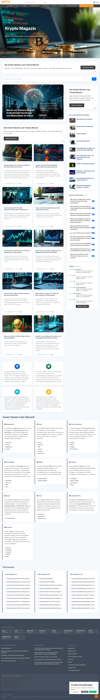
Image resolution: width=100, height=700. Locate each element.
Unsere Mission (73, 653)
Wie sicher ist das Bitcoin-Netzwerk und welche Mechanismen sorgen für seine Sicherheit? (81, 238)
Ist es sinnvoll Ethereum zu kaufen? (80, 233)
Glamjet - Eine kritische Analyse (85, 163)
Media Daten (72, 667)
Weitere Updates (82, 306)
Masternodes (73, 449)
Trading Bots (73, 478)
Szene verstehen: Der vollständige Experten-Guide (47, 659)
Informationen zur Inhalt (75, 656)
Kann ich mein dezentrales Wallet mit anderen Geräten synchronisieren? (81, 244)
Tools (40, 496)
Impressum (72, 648)
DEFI (7, 484)
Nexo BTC (78, 269)
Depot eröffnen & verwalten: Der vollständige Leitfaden (15, 658)
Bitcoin (40, 442)
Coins (40, 424)
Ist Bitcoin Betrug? (6, 648)
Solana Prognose (81, 133)
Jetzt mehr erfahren (88, 67)
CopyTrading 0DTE (81, 287)
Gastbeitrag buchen (74, 670)
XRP (39, 447)
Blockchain (8, 480)
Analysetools (41, 516)
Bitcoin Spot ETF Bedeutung (84, 126)
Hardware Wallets (42, 480)
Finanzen (9, 527)
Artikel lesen (43, 115)
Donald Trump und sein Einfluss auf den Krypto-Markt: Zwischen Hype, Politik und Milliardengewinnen (48, 663)
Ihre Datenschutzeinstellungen (77, 664)
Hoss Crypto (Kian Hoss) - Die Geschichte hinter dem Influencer (85, 157)
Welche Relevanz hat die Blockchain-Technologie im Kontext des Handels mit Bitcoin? (81, 208)
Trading (73, 462)
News (20, 183)
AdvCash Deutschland (83, 141)
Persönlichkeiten (10, 518)
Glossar (71, 659)
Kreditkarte (9, 550)
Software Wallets (42, 478)
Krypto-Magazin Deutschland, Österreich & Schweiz (19, 678)
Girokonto (8, 547)
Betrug (7, 444)
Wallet (40, 462)
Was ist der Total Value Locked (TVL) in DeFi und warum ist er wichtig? (79, 256)
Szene (8, 496)
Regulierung (9, 447)
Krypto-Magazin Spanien (11, 683)
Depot (7, 556)
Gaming (8, 449)
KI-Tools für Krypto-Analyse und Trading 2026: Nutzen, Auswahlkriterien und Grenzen (48, 649)
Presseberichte (75, 496)
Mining (72, 444)
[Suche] (45, 2)
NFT (7, 487)
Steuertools (41, 514)
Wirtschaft (8, 442)
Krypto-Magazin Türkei (11, 687)
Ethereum (40, 444)
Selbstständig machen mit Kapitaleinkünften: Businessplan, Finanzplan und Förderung (46, 653)
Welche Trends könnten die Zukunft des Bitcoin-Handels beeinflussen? (80, 214)
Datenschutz (72, 651)
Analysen (40, 451)
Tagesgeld (8, 552)
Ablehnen (85, 691)
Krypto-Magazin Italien (11, 685)
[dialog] (84, 688)
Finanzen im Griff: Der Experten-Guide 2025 (45, 656)
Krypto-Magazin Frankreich (12, 680)
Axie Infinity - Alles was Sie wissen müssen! (12, 655)
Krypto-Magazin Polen (11, 682)
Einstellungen (75, 691)
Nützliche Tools (42, 518)
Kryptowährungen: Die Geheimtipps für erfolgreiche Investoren (14, 651)
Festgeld (8, 554)
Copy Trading (73, 482)
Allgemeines (10, 424)
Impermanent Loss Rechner (84, 119)
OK (93, 691)
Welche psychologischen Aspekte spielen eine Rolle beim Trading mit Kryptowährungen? (80, 220)
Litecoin (40, 449)
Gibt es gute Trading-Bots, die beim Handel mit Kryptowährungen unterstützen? (80, 201)
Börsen (72, 484)
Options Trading (74, 480)
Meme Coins (41, 453)
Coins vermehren (76, 424)
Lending (72, 447)
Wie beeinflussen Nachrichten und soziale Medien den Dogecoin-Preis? (80, 249)
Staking (72, 442)
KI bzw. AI (8, 482)
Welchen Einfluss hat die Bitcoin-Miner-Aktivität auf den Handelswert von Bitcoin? (81, 227)
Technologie (10, 462)
